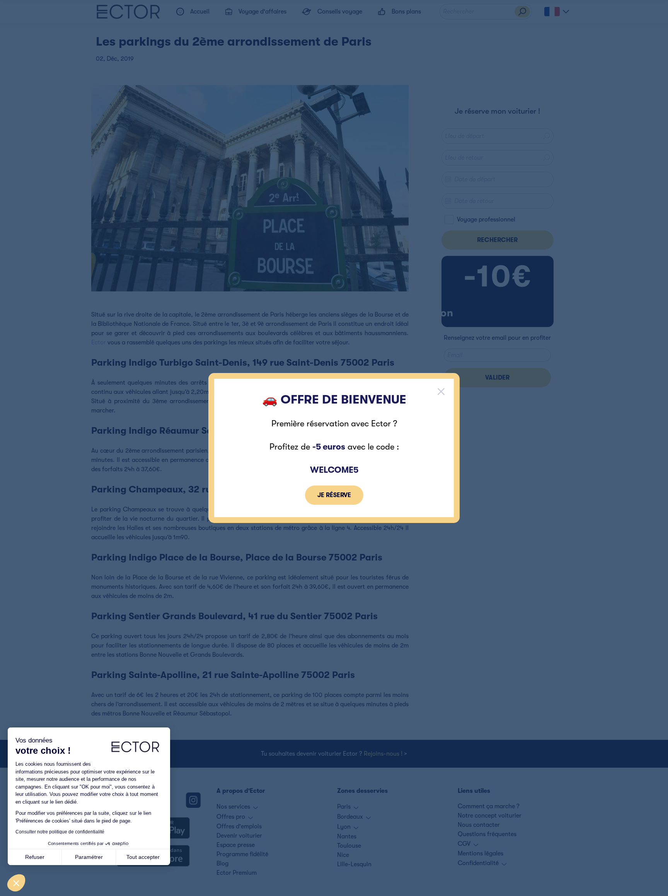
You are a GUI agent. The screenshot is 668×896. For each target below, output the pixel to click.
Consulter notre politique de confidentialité (59, 832)
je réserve (334, 495)
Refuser (34, 857)
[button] (16, 883)
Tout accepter (143, 857)
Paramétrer (89, 857)
